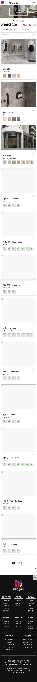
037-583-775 (13, 665)
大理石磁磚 (31, 603)
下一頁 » (21, 563)
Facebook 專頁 (27, 639)
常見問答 (18, 626)
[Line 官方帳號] (35, 578)
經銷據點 (6, 603)
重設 (23, 30)
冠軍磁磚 (9, 642)
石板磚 (31, 608)
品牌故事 (6, 601)
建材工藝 (18, 621)
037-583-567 (26, 665)
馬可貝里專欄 (18, 603)
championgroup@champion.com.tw (21, 663)
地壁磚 (31, 613)
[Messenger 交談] (35, 573)
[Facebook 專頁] (35, 569)
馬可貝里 (9, 2)
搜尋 (33, 34)
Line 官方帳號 (28, 644)
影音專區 (18, 606)
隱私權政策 (6, 611)
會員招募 (30, 621)
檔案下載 (30, 629)
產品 (30, 25)
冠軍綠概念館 (9, 649)
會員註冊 (30, 626)
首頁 (16, 21)
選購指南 (18, 624)
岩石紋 (13, 30)
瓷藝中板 (30, 601)
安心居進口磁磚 (9, 644)
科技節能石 (31, 611)
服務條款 (6, 608)
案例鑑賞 (6, 621)
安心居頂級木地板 (9, 647)
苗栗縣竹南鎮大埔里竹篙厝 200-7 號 (18, 661)
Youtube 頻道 (28, 647)
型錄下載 (6, 624)
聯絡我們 (6, 606)
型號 (34, 25)
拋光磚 (31, 606)
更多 (28, 30)
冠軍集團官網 (9, 639)
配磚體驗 (6, 626)
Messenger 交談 (28, 642)
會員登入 (30, 624)
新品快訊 (18, 601)
